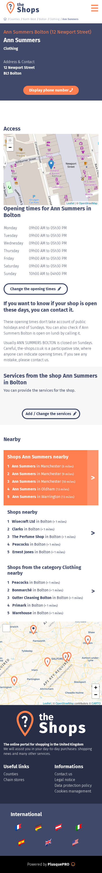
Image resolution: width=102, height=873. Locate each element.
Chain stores (14, 779)
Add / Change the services (49, 413)
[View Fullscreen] (6, 628)
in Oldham (34, 489)
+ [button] (10, 140)
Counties (11, 774)
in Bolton (32, 521)
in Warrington (36, 496)
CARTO (96, 703)
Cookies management (73, 791)
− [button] (10, 147)
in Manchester (37, 466)
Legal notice (65, 779)
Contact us (63, 774)
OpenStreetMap (88, 203)
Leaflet (70, 203)
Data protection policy (73, 785)
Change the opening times (33, 289)
